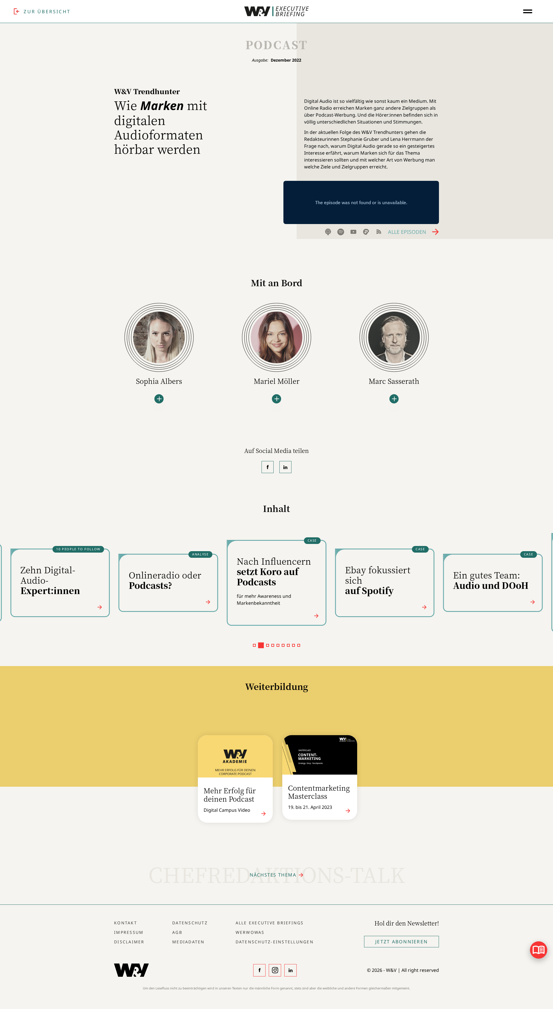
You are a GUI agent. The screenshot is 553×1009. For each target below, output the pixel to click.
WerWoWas (250, 932)
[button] (254, 645)
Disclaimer (129, 941)
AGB (177, 932)
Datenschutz (190, 922)
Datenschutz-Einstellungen (275, 941)
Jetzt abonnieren (401, 941)
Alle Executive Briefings (270, 922)
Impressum (128, 932)
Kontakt (125, 922)
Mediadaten (188, 941)
